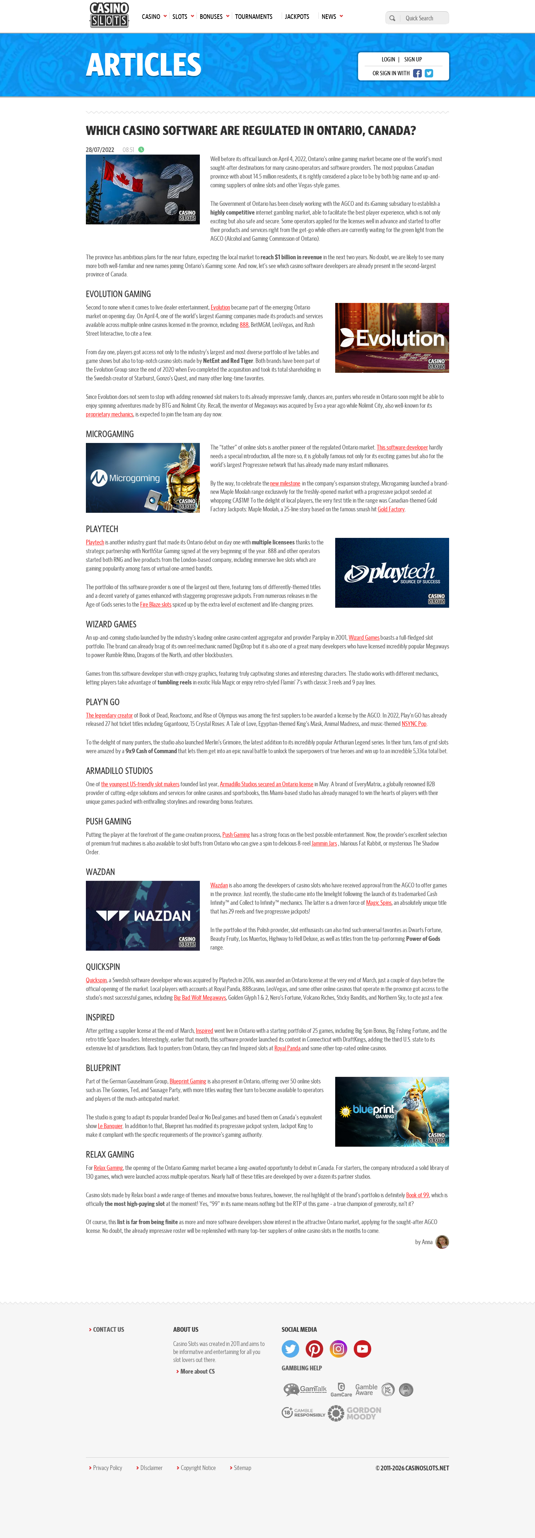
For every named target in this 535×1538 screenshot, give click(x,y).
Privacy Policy (107, 1467)
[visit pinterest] (314, 1349)
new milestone (285, 483)
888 (244, 324)
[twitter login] (429, 73)
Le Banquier (110, 1126)
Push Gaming (236, 834)
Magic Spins (379, 902)
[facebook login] (417, 73)
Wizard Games (364, 637)
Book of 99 (417, 1195)
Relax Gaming (108, 1167)
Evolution (220, 307)
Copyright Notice (198, 1467)
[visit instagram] (338, 1349)
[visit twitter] (290, 1349)
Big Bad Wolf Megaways (200, 997)
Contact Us (108, 1329)
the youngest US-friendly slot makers (140, 784)
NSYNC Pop (414, 723)
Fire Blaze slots (155, 604)
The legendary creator (109, 715)
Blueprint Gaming (188, 1081)
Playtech (95, 542)
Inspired (204, 1030)
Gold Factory (391, 509)
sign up (413, 59)
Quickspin (96, 980)
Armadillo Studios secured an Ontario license (266, 784)
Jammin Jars (324, 843)
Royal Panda (287, 1048)
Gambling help (302, 1368)
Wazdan (219, 885)
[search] (391, 18)
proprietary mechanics (109, 414)
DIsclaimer (151, 1467)
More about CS (198, 1371)
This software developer (402, 447)
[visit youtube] (362, 1349)
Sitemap (242, 1467)
